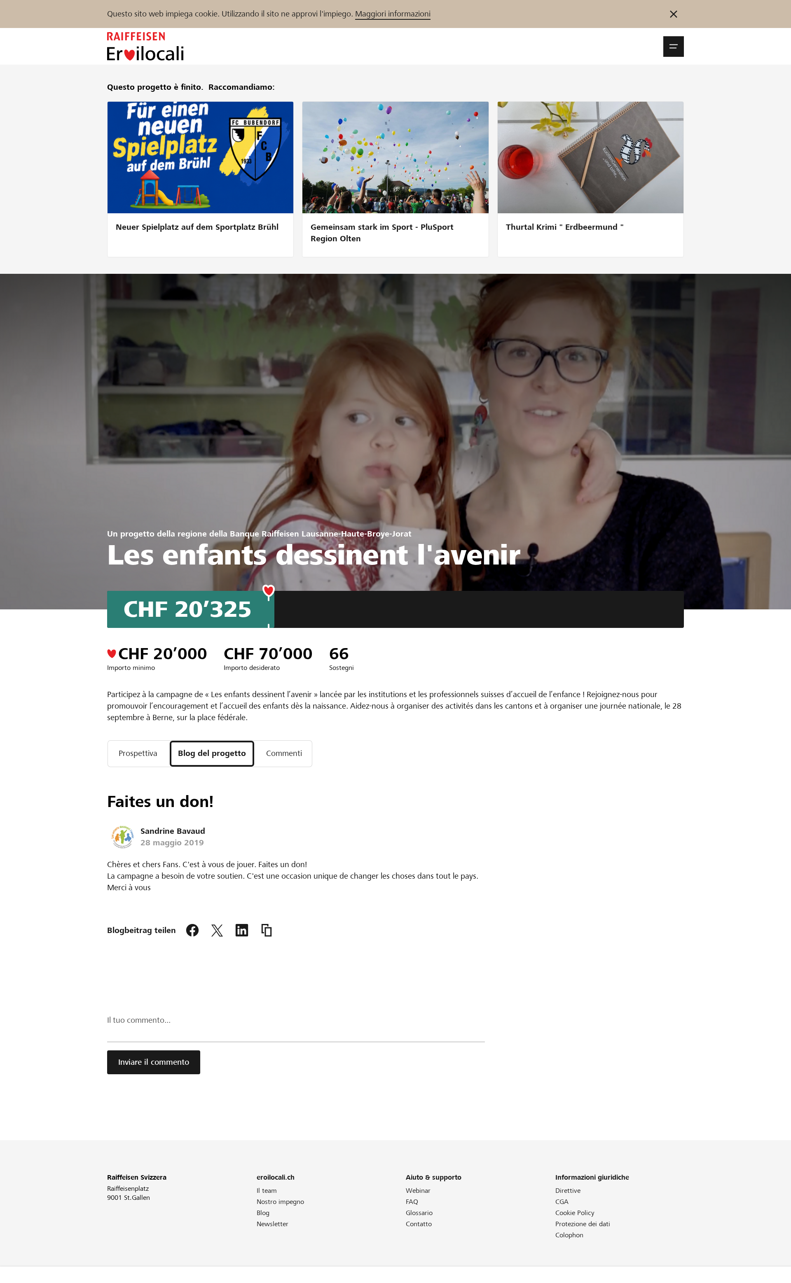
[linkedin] (242, 930)
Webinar (418, 1190)
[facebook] (192, 930)
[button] (673, 46)
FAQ (412, 1202)
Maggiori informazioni (393, 14)
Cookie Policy (574, 1213)
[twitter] (217, 930)
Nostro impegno (280, 1202)
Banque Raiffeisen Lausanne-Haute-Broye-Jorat (321, 534)
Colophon (569, 1235)
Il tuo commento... (139, 1020)
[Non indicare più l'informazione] (673, 14)
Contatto (419, 1224)
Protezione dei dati (582, 1224)
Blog (263, 1213)
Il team (267, 1190)
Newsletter (272, 1224)
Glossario (419, 1213)
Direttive (567, 1190)
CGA (562, 1202)
